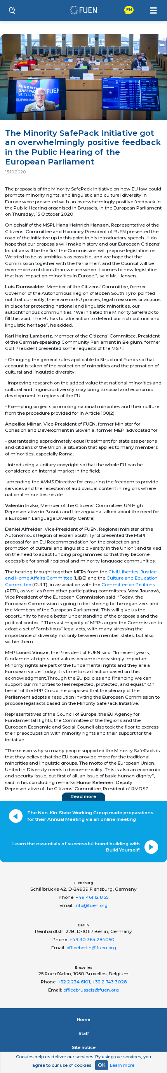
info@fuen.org (91, 905)
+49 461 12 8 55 (92, 897)
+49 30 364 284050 (92, 939)
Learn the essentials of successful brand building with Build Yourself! (76, 847)
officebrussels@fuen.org (91, 990)
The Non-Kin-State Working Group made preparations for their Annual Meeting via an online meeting (90, 816)
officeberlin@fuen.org (91, 947)
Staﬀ (83, 1033)
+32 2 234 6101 (74, 982)
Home (83, 1019)
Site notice (84, 1047)
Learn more (122, 1065)
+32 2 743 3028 (109, 982)
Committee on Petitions (128, 584)
